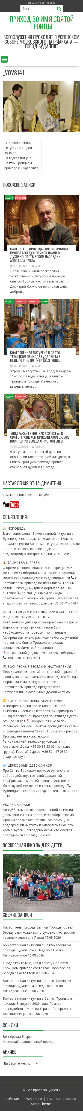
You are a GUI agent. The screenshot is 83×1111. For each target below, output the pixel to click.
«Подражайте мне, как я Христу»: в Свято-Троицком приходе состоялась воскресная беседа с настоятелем (40, 437)
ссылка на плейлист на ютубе (26, 494)
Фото (44, 301)
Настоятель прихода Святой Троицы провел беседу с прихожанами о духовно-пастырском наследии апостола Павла (39, 254)
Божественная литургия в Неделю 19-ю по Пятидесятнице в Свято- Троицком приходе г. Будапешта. (21, 155)
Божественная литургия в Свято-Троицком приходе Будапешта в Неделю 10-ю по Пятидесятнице (37, 985)
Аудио (9, 197)
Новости (20, 197)
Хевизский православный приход (28, 1041)
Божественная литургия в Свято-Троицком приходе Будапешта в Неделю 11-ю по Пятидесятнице (35, 356)
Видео (9, 301)
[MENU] (4, 59)
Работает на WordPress (24, 1098)
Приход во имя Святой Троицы (41, 22)
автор (39, 266)
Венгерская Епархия (18, 1036)
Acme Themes (41, 1104)
